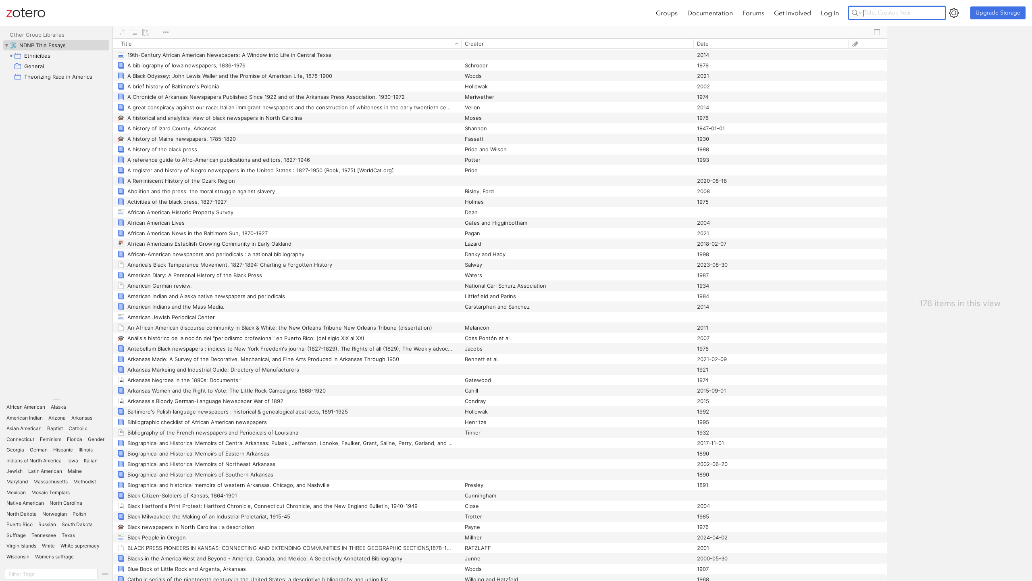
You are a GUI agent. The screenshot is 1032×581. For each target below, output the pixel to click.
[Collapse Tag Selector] (56, 399)
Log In (830, 13)
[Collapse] (6, 45)
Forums (753, 13)
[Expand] (11, 55)
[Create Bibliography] (145, 32)
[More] (165, 32)
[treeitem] (56, 45)
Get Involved (792, 13)
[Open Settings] (954, 13)
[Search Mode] (857, 13)
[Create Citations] (134, 32)
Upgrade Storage (998, 12)
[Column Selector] (877, 32)
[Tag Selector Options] (105, 574)
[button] (26, 407)
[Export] (123, 32)
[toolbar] (500, 32)
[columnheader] (287, 43)
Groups (667, 13)
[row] (500, 43)
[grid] (500, 309)
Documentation (710, 13)
